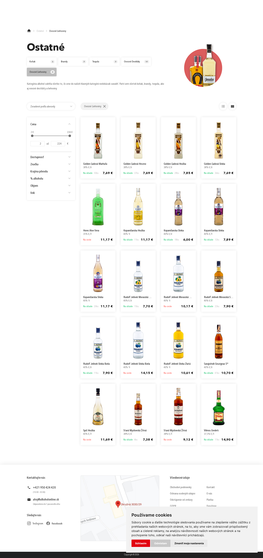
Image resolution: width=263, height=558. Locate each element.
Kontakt (210, 487)
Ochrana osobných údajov (182, 493)
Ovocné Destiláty (136, 61)
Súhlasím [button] (141, 543)
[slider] (32, 136)
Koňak (41, 61)
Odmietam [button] (160, 543)
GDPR (173, 506)
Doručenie (211, 506)
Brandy (73, 61)
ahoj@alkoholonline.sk (46, 499)
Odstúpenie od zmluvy (181, 500)
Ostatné (40, 31)
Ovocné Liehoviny (41, 72)
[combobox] (51, 106)
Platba (209, 500)
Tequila (104, 61)
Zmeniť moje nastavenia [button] (189, 543)
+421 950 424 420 (44, 487)
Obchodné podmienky (180, 487)
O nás (209, 493)
